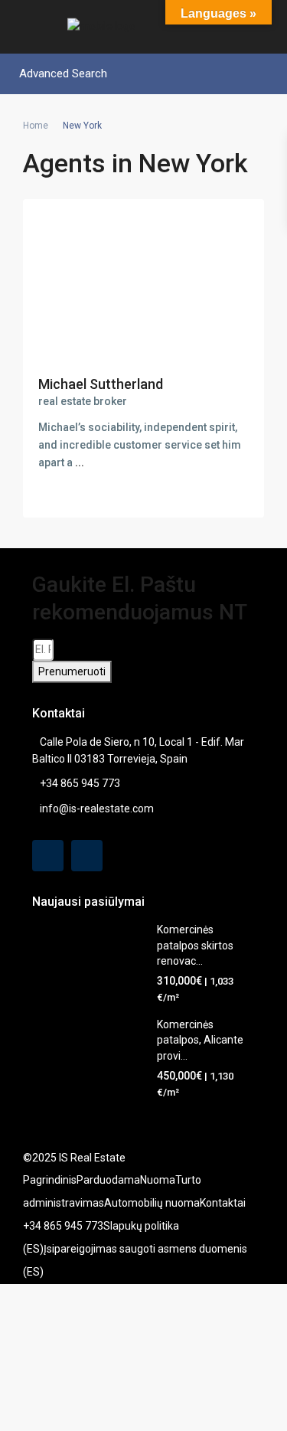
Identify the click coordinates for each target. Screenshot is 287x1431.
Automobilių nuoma (152, 1203)
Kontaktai (223, 1203)
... (79, 462)
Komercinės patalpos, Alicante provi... (200, 1040)
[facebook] (48, 855)
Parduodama (108, 1180)
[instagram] (87, 855)
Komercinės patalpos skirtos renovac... (195, 945)
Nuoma (157, 1180)
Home (35, 125)
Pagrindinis (50, 1180)
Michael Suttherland (100, 384)
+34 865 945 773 (80, 783)
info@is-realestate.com (97, 808)
